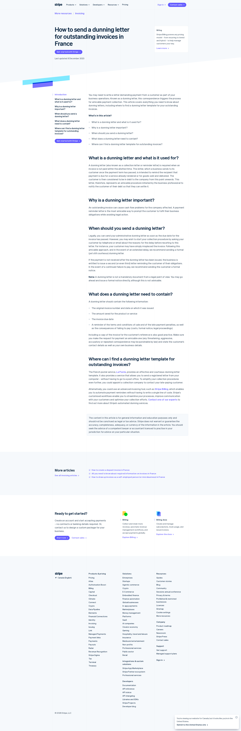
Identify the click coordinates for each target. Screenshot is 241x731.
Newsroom (161, 633)
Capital (92, 591)
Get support (161, 650)
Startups (126, 581)
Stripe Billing (161, 388)
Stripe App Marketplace (133, 668)
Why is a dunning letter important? (65, 107)
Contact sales (176, 4)
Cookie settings (163, 612)
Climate (92, 599)
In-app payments (130, 606)
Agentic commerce (131, 584)
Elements (93, 613)
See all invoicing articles (66, 475)
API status (127, 692)
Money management (131, 613)
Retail (125, 655)
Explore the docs (164, 534)
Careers (159, 629)
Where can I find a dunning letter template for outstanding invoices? (70, 131)
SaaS (125, 620)
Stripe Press (161, 636)
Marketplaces (128, 609)
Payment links (95, 637)
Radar (91, 648)
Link (90, 630)
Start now (61, 537)
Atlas (91, 581)
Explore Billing (129, 537)
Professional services (132, 648)
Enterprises (128, 577)
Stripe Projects (129, 703)
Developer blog (129, 706)
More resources (63, 13)
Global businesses (130, 602)
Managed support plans (166, 653)
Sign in (161, 4)
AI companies (128, 623)
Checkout (93, 595)
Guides (159, 577)
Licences (160, 605)
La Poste (121, 371)
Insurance (127, 637)
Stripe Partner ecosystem (134, 671)
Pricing (125, 4)
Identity (92, 620)
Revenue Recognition (98, 651)
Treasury (93, 665)
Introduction (61, 94)
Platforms (127, 616)
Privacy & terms (163, 595)
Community (161, 588)
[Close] (236, 718)
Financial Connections (98, 616)
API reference (129, 689)
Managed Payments (97, 634)
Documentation (129, 685)
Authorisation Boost (97, 584)
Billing (91, 588)
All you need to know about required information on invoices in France (124, 473)
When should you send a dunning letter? (66, 115)
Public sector (128, 651)
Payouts (92, 644)
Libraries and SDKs (131, 699)
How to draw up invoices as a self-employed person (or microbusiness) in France (128, 477)
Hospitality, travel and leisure (135, 634)
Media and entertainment (133, 641)
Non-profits (128, 644)
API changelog (129, 696)
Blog (158, 584)
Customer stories (164, 581)
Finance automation (131, 599)
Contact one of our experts (162, 399)
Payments (93, 641)
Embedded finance (131, 595)
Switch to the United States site (191, 724)
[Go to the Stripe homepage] (58, 573)
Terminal (92, 662)
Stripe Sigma (94, 655)
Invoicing (79, 13)
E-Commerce (128, 591)
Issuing (92, 627)
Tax (90, 658)
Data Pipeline (94, 609)
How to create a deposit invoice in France (111, 470)
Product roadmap (164, 626)
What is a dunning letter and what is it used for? (68, 100)
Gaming (126, 630)
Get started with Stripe (68, 52)
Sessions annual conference (168, 591)
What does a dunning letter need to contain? (67, 122)
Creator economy (130, 627)
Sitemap (160, 609)
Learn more (162, 48)
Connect (92, 602)
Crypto (92, 606)
